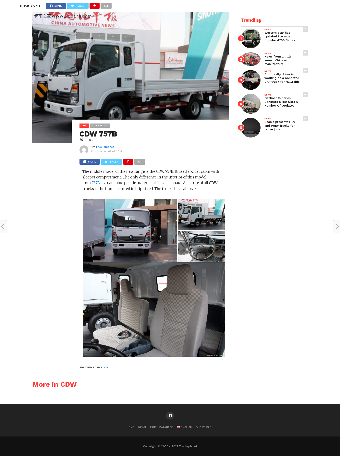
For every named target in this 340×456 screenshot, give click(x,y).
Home (130, 427)
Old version (204, 427)
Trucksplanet (105, 146)
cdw (107, 367)
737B (96, 183)
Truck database (161, 427)
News (142, 427)
